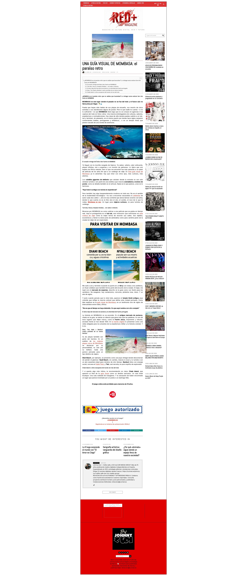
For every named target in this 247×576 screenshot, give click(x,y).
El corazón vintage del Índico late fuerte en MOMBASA (101, 84)
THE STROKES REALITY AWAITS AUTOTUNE (154, 217)
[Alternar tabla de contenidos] (140, 78)
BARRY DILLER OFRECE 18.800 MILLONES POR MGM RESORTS (154, 357)
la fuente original (118, 322)
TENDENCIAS (86, 3)
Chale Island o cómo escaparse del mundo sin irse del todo (103, 92)
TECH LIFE (105, 3)
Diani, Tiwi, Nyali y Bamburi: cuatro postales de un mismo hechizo (105, 90)
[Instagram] (157, 3)
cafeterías (136, 196)
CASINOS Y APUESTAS (115, 3)
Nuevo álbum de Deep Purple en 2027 (154, 377)
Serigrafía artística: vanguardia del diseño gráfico (112, 450)
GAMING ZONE (140, 3)
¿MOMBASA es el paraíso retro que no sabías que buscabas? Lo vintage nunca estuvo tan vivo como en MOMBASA (112, 81)
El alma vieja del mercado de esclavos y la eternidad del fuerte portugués (107, 88)
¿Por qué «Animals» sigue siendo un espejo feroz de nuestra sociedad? (132, 451)
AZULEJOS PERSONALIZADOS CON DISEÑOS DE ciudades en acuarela (154, 67)
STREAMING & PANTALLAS (128, 3)
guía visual (105, 373)
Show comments (112, 492)
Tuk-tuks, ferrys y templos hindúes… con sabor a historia (102, 86)
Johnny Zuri (89, 72)
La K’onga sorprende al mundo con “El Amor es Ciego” (91, 450)
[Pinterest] (159, 3)
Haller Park (100, 364)
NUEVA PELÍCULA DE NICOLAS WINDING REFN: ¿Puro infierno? (154, 278)
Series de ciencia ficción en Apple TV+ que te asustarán (154, 187)
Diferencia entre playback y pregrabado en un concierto (154, 97)
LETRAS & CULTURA (96, 3)
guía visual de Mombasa (106, 302)
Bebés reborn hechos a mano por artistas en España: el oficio (154, 128)
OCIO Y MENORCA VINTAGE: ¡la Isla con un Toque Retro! (154, 307)
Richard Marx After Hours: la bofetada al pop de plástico (154, 367)
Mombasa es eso (94, 202)
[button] (163, 35)
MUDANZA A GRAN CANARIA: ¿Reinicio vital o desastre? (153, 346)
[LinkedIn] (160, 3)
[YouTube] (158, 5)
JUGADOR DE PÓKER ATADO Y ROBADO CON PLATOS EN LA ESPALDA (154, 247)
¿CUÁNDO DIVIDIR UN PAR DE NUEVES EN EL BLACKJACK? (153, 158)
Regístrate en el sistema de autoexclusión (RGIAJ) (113, 424)
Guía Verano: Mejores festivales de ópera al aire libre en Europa (155, 336)
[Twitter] (155, 3)
